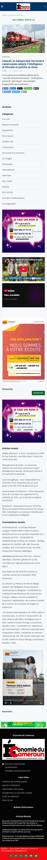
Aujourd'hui (7, 130)
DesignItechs (21, 851)
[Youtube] (31, 855)
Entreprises (6, 57)
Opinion (5, 187)
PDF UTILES (7, 192)
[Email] (36, 855)
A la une (6, 119)
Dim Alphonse (8, 571)
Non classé (7, 181)
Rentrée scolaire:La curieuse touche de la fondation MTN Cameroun (19, 574)
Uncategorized (9, 204)
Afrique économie (10, 125)
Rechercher (7, 389)
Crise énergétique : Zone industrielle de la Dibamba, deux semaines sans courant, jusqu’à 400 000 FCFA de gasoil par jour (21, 483)
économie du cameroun (13, 153)
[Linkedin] (26, 855)
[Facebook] (10, 855)
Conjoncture (7, 147)
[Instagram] (21, 855)
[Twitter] (15, 855)
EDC (5, 71)
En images (7, 158)
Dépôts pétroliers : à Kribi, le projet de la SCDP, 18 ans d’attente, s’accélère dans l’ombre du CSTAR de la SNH (23, 456)
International (8, 170)
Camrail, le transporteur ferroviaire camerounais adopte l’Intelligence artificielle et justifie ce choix (23, 64)
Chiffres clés (7, 141)
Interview (6, 175)
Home (4, 15)
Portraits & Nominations (13, 198)
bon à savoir (8, 136)
